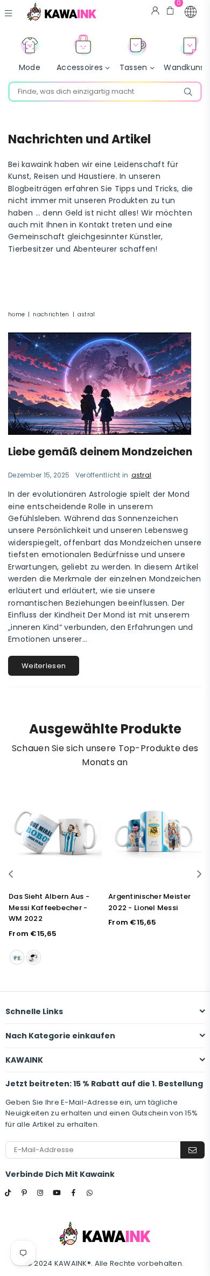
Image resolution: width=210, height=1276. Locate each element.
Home (16, 314)
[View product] (55, 832)
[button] (190, 12)
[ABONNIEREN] (192, 1150)
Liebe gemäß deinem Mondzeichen (100, 452)
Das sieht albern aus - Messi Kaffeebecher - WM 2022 (49, 907)
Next (199, 874)
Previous (11, 874)
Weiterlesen (44, 666)
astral (141, 475)
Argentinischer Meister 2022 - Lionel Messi (149, 902)
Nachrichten (51, 314)
